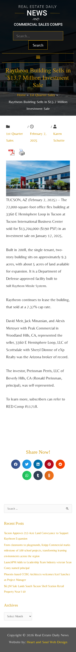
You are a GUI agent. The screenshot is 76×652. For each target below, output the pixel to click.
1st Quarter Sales (14, 136)
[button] (38, 57)
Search (38, 45)
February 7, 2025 (38, 136)
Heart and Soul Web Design (47, 642)
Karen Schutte (58, 136)
